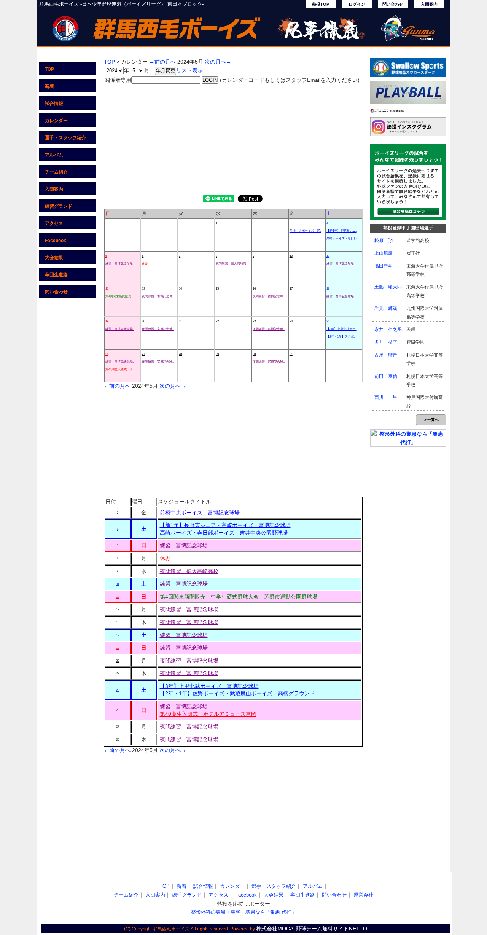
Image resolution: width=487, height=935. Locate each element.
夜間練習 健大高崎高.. (232, 263)
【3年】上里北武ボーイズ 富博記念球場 (209, 686)
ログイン (357, 4)
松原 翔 (383, 240)
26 (106, 354)
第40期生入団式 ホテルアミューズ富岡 (208, 714)
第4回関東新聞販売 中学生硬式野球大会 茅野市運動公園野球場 (238, 597)
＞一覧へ (431, 419)
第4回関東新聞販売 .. (120, 296)
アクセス (54, 223)
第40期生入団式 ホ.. (119, 369)
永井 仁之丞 (388, 329)
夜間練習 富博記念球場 (189, 609)
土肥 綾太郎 (388, 287)
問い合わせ (392, 4)
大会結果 (54, 257)
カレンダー (56, 120)
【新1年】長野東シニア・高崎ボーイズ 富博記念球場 (225, 525)
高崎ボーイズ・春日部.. (342, 238)
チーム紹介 (56, 172)
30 (254, 354)
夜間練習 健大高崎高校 (189, 571)
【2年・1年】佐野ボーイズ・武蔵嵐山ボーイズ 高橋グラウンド (237, 693)
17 (291, 288)
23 (254, 321)
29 (217, 354)
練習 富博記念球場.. (119, 263)
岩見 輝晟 (385, 308)
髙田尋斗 (383, 266)
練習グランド (58, 206)
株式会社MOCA (274, 928)
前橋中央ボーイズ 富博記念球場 (200, 513)
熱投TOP (320, 4)
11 (327, 256)
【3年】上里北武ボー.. (341, 329)
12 (106, 288)
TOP (49, 69)
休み (165, 558)
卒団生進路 (56, 274)
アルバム (54, 155)
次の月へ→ (218, 62)
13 (143, 288)
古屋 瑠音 (385, 355)
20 (143, 321)
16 (254, 288)
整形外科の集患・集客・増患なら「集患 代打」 (243, 912)
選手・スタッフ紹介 (65, 137)
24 (291, 321)
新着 (49, 86)
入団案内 (429, 4)
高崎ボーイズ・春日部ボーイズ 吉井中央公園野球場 (224, 533)
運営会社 (363, 895)
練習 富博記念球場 (184, 545)
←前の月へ (162, 62)
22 (217, 321)
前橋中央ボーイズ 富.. (305, 231)
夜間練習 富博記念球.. (158, 296)
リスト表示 (189, 70)
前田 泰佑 (385, 376)
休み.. (146, 263)
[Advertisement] (233, 137)
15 (217, 288)
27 (143, 354)
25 (327, 321)
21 (180, 321)
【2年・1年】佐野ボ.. (340, 336)
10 (291, 256)
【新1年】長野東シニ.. (341, 231)
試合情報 (54, 103)
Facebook (55, 240)
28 (180, 354)
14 (180, 288)
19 (106, 321)
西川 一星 (385, 397)
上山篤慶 (383, 253)
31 (291, 354)
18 (327, 288)
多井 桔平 (385, 342)
